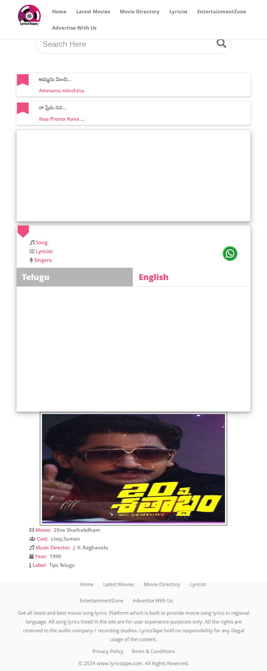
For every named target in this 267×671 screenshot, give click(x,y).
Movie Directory (140, 11)
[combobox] (125, 44)
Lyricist (178, 11)
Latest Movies (93, 11)
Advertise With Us (74, 27)
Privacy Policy (107, 651)
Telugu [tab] (35, 276)
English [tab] (154, 276)
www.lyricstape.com (119, 663)
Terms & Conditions (153, 651)
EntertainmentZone (221, 11)
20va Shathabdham (77, 530)
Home (59, 11)
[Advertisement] (135, 175)
